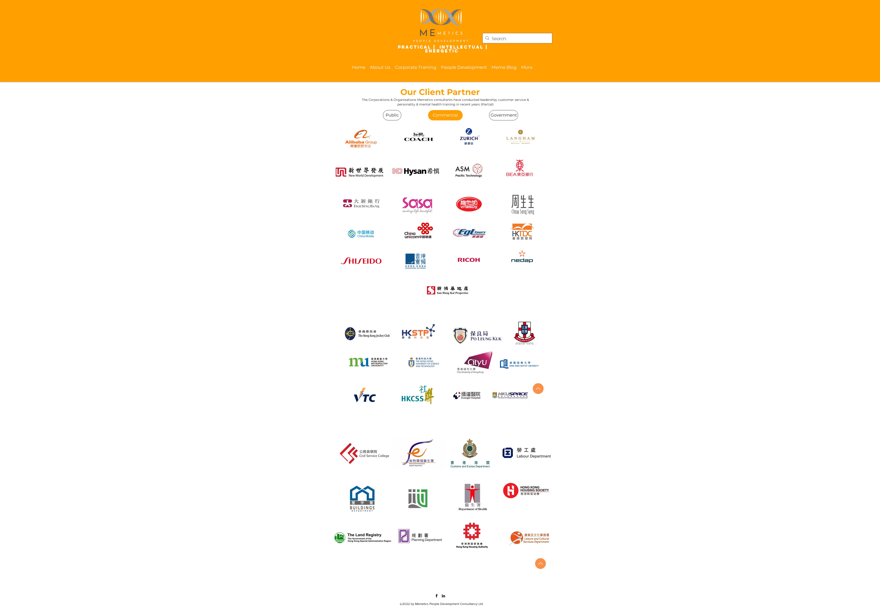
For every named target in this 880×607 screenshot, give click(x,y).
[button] (380, 67)
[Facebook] (436, 595)
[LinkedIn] (443, 595)
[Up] (538, 388)
